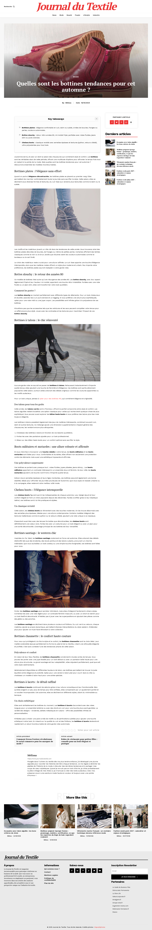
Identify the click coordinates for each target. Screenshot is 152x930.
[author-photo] (5, 836)
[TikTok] (88, 870)
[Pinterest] (121, 122)
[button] (9, 6)
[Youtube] (100, 870)
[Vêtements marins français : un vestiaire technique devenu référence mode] (110, 164)
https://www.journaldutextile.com (39, 759)
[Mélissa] (19, 765)
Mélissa (68, 103)
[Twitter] (117, 122)
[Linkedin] (77, 870)
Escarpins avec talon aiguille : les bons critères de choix (127, 143)
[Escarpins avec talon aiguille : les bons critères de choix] (110, 143)
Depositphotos (100, 927)
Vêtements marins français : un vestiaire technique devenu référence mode (126, 164)
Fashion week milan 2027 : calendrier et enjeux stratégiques (126, 182)
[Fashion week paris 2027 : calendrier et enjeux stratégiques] (110, 173)
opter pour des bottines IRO (50, 399)
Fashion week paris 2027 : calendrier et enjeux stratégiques (126, 173)
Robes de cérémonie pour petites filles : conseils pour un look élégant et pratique (79, 741)
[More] (131, 122)
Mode (76, 77)
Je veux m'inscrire (128, 877)
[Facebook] (112, 122)
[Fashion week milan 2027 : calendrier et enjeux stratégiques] (110, 181)
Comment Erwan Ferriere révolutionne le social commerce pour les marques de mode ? (34, 741)
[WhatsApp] (126, 122)
